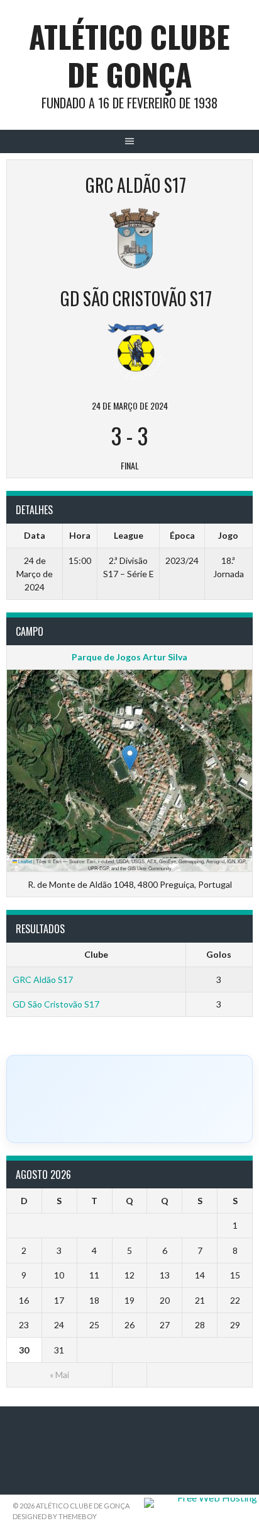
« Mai (59, 1374)
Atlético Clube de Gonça (129, 55)
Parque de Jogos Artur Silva (129, 657)
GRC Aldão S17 (43, 979)
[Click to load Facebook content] (129, 1099)
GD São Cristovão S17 (56, 1004)
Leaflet (24, 861)
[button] (130, 758)
